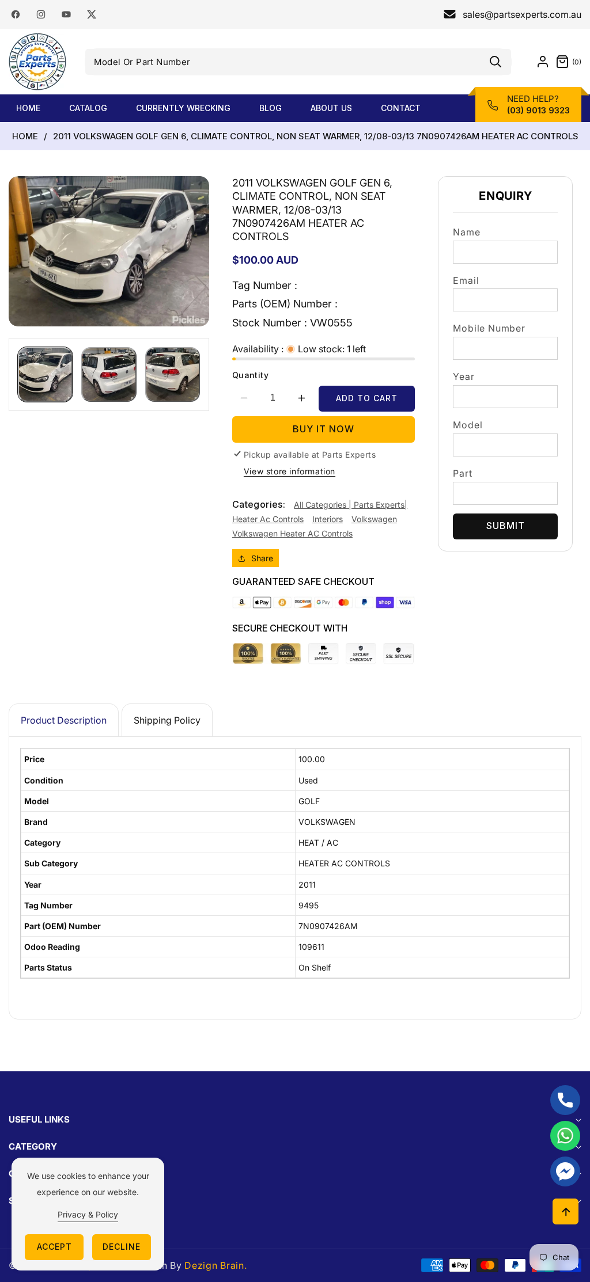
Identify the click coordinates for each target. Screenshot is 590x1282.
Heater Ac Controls (268, 519)
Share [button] (262, 558)
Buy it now (323, 429)
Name (466, 232)
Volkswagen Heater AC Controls (292, 533)
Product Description (64, 720)
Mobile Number (489, 328)
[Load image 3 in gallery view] (172, 374)
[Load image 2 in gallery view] (108, 374)
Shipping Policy (167, 720)
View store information (289, 471)
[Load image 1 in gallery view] (45, 374)
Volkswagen (374, 519)
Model (467, 425)
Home (25, 136)
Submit (505, 525)
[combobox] (298, 62)
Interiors (327, 519)
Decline (122, 1246)
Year (463, 376)
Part (462, 473)
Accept (54, 1246)
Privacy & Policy (88, 1214)
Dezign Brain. (215, 1265)
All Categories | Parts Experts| (350, 504)
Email (466, 280)
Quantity (250, 375)
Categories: (258, 504)
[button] (565, 62)
